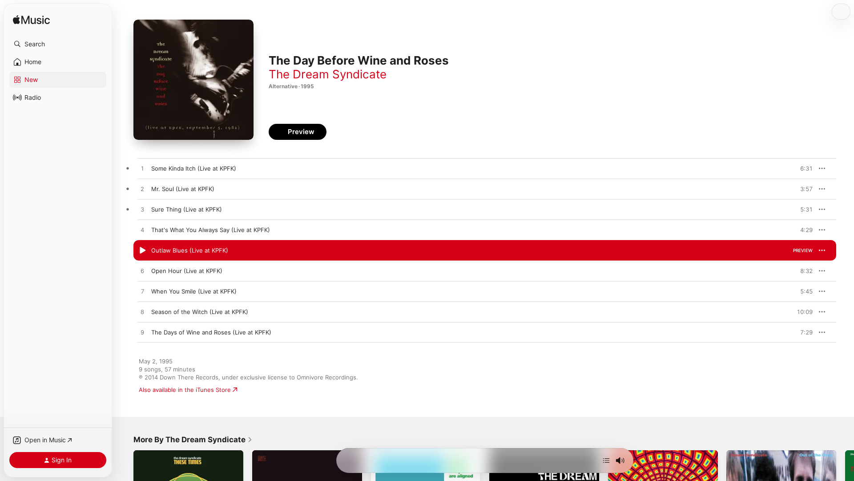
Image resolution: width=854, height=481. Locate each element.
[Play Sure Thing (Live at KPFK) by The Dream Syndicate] (142, 210)
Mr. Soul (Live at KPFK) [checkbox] (182, 188)
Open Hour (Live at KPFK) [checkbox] (186, 270)
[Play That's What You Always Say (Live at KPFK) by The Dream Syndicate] (142, 230)
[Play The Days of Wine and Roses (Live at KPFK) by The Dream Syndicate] (142, 333)
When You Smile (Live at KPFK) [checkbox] (194, 291)
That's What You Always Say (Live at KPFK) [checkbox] (210, 229)
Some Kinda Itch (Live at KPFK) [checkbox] (193, 168)
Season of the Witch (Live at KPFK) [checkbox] (199, 311)
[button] (58, 44)
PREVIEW (803, 168)
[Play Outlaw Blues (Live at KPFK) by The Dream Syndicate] (142, 251)
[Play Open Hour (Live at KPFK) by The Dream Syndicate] (142, 271)
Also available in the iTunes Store (185, 389)
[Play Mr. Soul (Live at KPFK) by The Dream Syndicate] (142, 189)
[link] (193, 439)
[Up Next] (606, 460)
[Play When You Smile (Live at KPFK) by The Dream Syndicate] (142, 292)
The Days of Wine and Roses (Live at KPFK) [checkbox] (211, 332)
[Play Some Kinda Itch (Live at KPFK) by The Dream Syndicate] (142, 169)
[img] (31, 20)
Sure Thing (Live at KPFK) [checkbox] (186, 209)
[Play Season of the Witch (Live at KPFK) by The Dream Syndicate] (142, 312)
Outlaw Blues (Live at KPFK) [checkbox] (189, 250)
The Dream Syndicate (328, 74)
